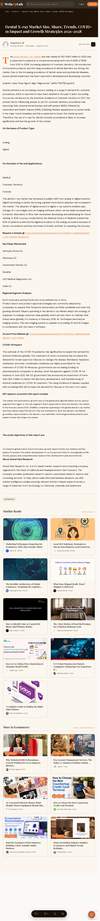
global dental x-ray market (27, 56)
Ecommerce (15, 12)
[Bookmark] (55, 914)
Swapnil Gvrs (15, 43)
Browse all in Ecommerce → (84, 728)
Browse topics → (88, 512)
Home (7, 12)
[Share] (62, 914)
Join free (92, 4)
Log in (81, 4)
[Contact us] (91, 914)
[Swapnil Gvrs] (6, 44)
